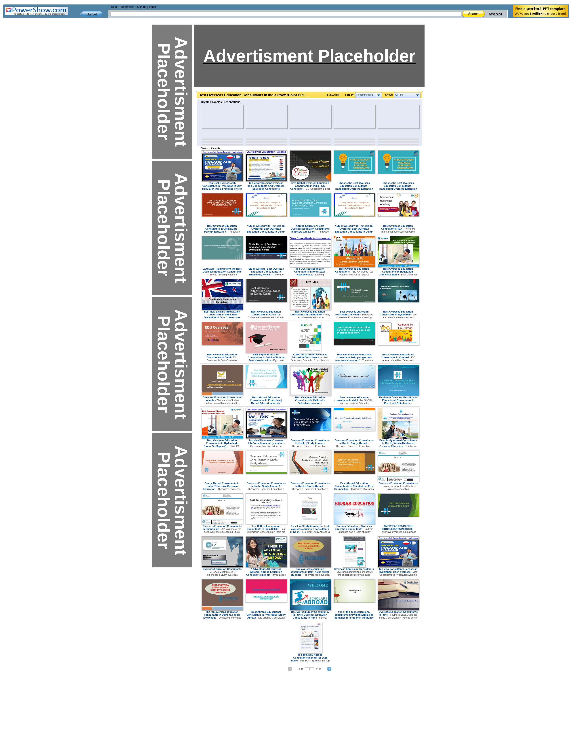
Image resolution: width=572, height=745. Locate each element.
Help (114, 6)
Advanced (495, 14)
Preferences (127, 6)
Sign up (141, 6)
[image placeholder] (215, 117)
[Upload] (91, 14)
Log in (153, 6)
